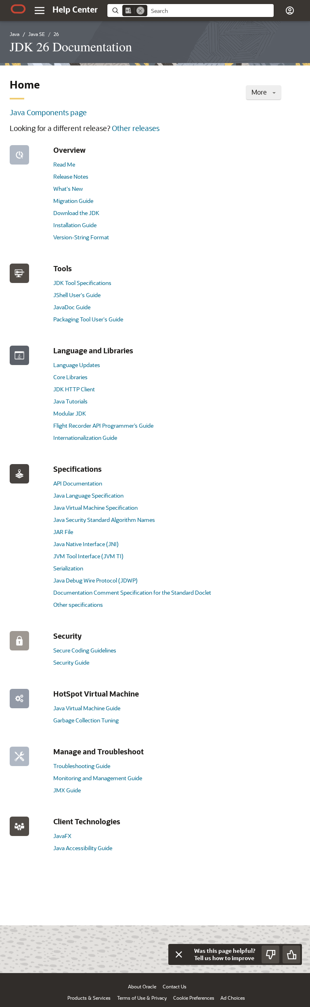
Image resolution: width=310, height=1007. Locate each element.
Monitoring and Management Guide (97, 778)
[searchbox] (210, 11)
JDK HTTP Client (74, 389)
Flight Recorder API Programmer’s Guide (103, 425)
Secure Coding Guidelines (84, 650)
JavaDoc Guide (71, 307)
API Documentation (77, 483)
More (259, 92)
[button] (39, 10)
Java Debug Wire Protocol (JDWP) (95, 580)
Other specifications (78, 604)
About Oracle (142, 986)
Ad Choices (232, 997)
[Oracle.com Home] (18, 8)
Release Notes (70, 176)
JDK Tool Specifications (82, 283)
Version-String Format (81, 237)
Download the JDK (76, 213)
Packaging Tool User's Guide (88, 319)
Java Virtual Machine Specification (95, 507)
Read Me (64, 164)
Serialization (68, 568)
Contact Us (174, 986)
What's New (68, 188)
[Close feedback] (179, 954)
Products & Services (89, 997)
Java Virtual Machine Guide (86, 708)
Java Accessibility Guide (82, 848)
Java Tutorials (70, 401)
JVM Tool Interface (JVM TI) (88, 556)
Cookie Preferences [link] (193, 997)
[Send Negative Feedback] (270, 954)
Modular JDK (69, 413)
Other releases (135, 128)
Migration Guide (73, 201)
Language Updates (76, 365)
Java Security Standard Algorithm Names (104, 520)
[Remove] (140, 10)
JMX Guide (67, 790)
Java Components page (48, 112)
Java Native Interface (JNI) (86, 544)
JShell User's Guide (77, 295)
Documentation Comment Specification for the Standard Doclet (132, 592)
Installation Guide (74, 225)
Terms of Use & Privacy (142, 997)
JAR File (63, 532)
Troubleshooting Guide (81, 766)
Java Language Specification (88, 495)
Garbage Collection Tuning (86, 720)
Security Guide (71, 662)
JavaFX (62, 836)
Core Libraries (70, 377)
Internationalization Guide (85, 437)
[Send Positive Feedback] (291, 954)
